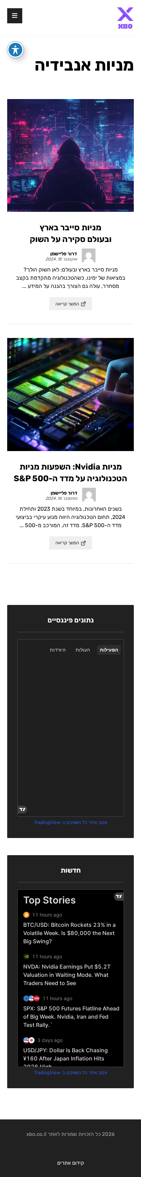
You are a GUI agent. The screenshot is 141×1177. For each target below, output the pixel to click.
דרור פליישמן (63, 254)
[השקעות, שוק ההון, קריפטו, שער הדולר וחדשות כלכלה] (125, 18)
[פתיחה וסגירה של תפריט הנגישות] (15, 49)
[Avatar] (88, 255)
